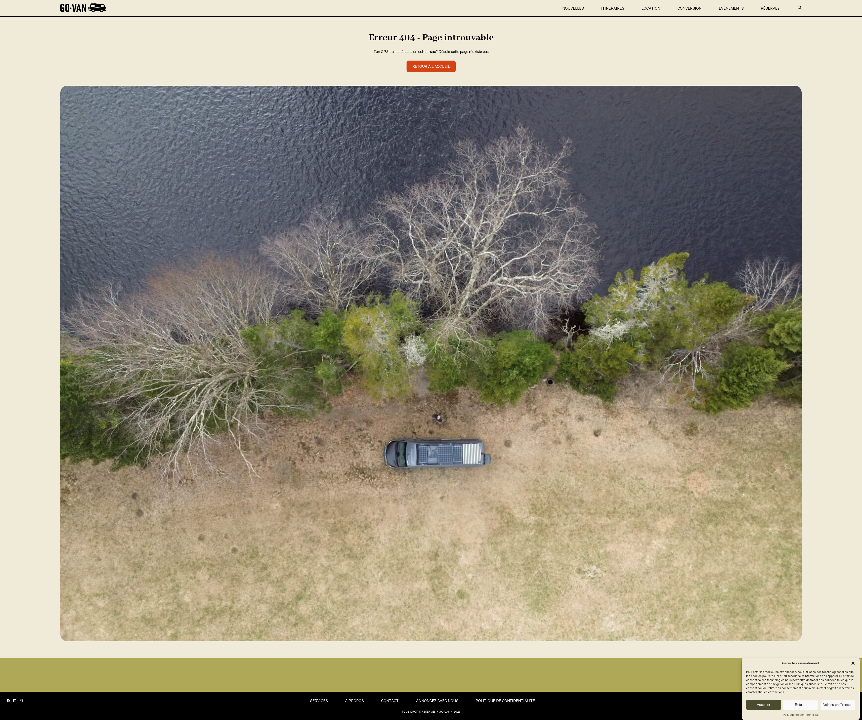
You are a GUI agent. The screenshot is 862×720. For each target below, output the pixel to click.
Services (319, 700)
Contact (390, 700)
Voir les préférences (837, 705)
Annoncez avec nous (437, 700)
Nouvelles (573, 8)
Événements (731, 8)
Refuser (801, 705)
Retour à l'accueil (431, 66)
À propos (354, 700)
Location (651, 8)
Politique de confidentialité (801, 714)
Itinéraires (612, 8)
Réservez (770, 8)
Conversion (689, 8)
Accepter (763, 705)
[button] (853, 663)
